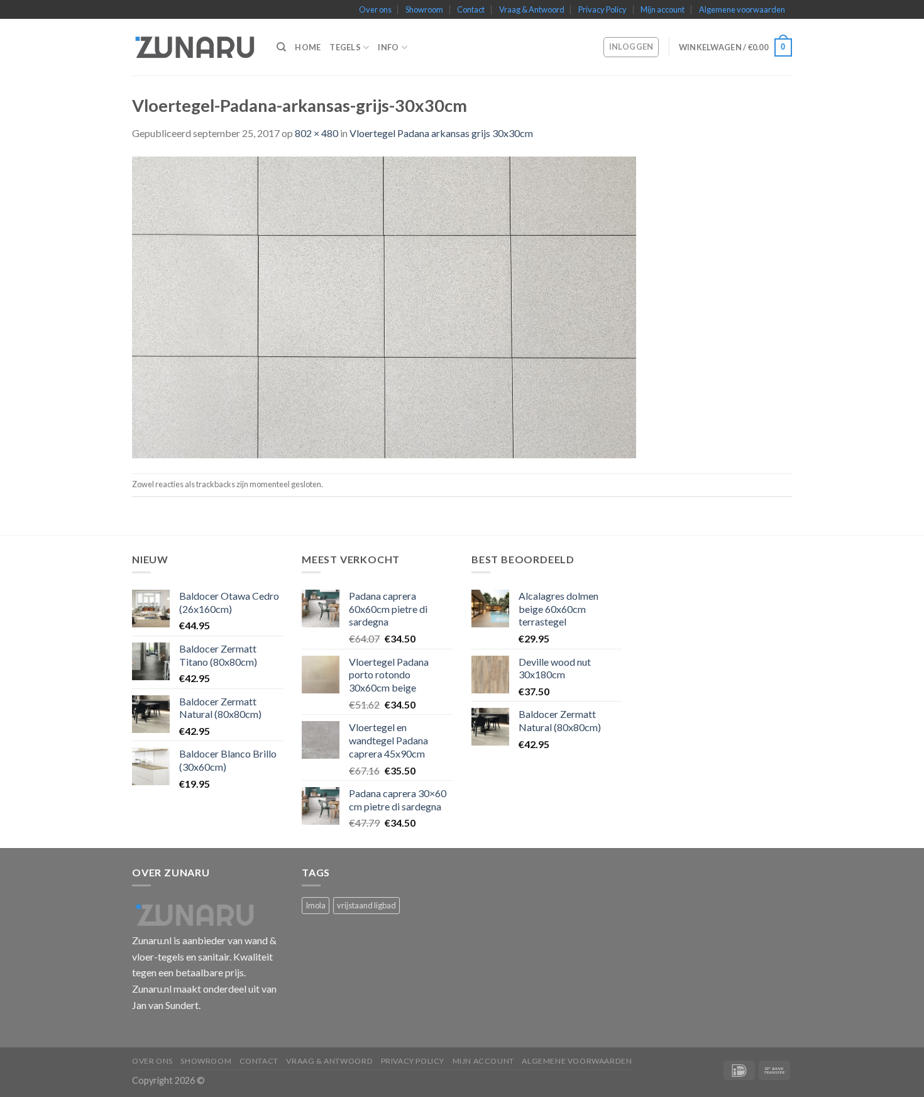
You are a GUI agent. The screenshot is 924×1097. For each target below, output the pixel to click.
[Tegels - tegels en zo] (195, 47)
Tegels (345, 47)
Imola (315, 905)
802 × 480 (316, 133)
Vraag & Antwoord (531, 9)
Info (388, 47)
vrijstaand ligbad (366, 905)
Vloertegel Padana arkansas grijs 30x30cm (441, 133)
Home (308, 47)
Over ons (375, 9)
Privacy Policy (602, 9)
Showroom (424, 9)
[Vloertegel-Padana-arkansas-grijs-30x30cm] (384, 306)
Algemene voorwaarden (742, 9)
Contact (471, 9)
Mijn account (663, 9)
